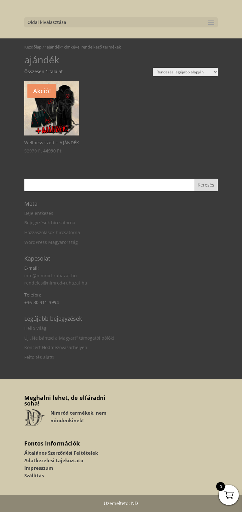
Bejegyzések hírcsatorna (49, 223)
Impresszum (38, 468)
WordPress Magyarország (51, 242)
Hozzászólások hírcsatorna (52, 232)
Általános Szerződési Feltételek (61, 453)
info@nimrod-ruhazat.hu (50, 276)
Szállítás (34, 475)
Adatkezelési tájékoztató (53, 460)
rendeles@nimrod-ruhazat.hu (55, 283)
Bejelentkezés (38, 213)
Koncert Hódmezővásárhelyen (55, 347)
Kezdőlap (33, 47)
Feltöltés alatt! (39, 357)
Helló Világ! (36, 328)
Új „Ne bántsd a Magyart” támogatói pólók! (69, 338)
